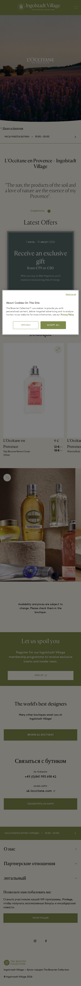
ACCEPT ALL (53, 325)
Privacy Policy (67, 315)
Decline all (71, 294)
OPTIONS (26, 325)
